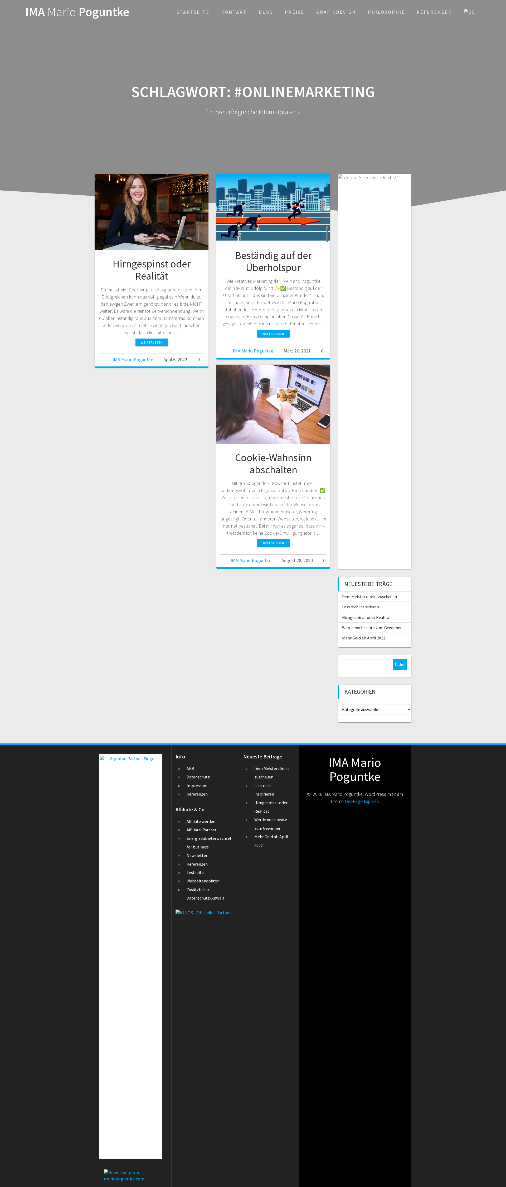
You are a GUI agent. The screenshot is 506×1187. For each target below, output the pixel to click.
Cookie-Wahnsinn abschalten (273, 463)
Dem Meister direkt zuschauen (369, 596)
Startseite (193, 12)
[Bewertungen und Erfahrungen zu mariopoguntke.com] (133, 1172)
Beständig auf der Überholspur (273, 261)
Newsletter (197, 855)
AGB (190, 768)
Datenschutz (198, 776)
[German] (469, 12)
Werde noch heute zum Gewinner (372, 627)
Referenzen (434, 12)
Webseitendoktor (203, 880)
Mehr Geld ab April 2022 (363, 637)
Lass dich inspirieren (360, 606)
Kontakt (234, 12)
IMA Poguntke (77, 12)
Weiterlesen (152, 342)
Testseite (195, 872)
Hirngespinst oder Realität (152, 269)
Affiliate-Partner (201, 829)
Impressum (197, 785)
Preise (294, 12)
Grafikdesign (336, 12)
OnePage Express (362, 801)
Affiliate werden (201, 821)
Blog (266, 12)
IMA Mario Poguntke (133, 359)
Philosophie (386, 12)
